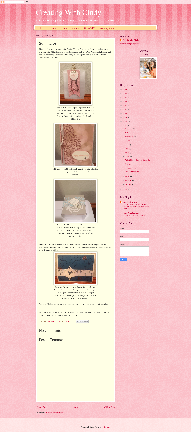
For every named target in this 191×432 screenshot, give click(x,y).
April (127, 156)
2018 (125, 121)
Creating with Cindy (131, 40)
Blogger (107, 427)
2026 (125, 89)
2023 (125, 101)
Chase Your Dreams (132, 171)
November (129, 128)
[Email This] (77, 321)
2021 (125, 109)
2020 (125, 113)
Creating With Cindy (68, 12)
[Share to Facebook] (85, 321)
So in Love (128, 164)
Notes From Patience (131, 213)
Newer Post (41, 407)
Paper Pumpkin (71, 28)
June (127, 148)
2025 (125, 93)
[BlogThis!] (80, 321)
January (128, 184)
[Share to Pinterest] (87, 321)
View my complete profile (129, 43)
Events (54, 28)
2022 (125, 105)
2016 (125, 189)
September (129, 136)
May (127, 152)
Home (42, 28)
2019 (125, 117)
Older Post (109, 407)
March (127, 176)
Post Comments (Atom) (54, 412)
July (127, 144)
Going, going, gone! (132, 168)
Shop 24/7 (89, 28)
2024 (125, 97)
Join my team (107, 28)
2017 (125, 125)
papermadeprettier (130, 202)
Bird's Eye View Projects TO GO (134, 215)
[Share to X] (82, 321)
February (128, 180)
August (128, 140)
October (128, 133)
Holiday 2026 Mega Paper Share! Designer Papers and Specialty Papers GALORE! (136, 206)
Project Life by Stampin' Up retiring (138, 160)
